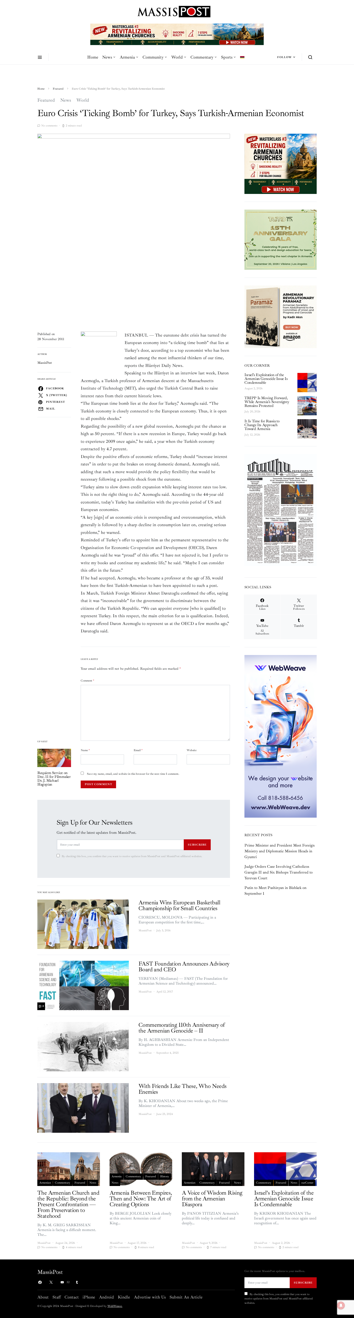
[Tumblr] (76, 1282)
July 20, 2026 (252, 411)
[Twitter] (51, 1282)
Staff (56, 1297)
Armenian (45, 1183)
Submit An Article (186, 1297)
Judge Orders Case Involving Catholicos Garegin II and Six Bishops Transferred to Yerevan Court (278, 872)
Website (192, 750)
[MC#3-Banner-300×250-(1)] (280, 163)
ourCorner (307, 1183)
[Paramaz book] (280, 316)
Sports (226, 57)
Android (106, 1297)
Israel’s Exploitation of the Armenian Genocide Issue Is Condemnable (266, 378)
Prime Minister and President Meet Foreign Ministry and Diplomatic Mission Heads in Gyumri (279, 851)
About (43, 1297)
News (107, 57)
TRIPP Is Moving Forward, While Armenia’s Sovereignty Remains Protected (266, 402)
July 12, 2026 (252, 435)
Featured (58, 89)
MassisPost (44, 363)
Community (153, 57)
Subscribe (197, 844)
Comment (87, 680)
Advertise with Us (150, 1297)
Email (138, 750)
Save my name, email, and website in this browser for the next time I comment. (133, 774)
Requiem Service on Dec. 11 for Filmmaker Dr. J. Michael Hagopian (54, 778)
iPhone (89, 1297)
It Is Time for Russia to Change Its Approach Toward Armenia (261, 425)
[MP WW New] (280, 736)
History (164, 1176)
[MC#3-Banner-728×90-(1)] (177, 34)
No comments (49, 125)
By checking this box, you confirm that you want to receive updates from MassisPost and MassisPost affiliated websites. (132, 856)
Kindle (124, 1297)
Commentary (201, 57)
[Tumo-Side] (280, 239)
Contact (72, 1297)
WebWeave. (114, 1306)
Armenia (127, 57)
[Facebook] (40, 1282)
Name (85, 750)
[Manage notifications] (341, 1305)
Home (92, 57)
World (177, 57)
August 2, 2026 (253, 388)
